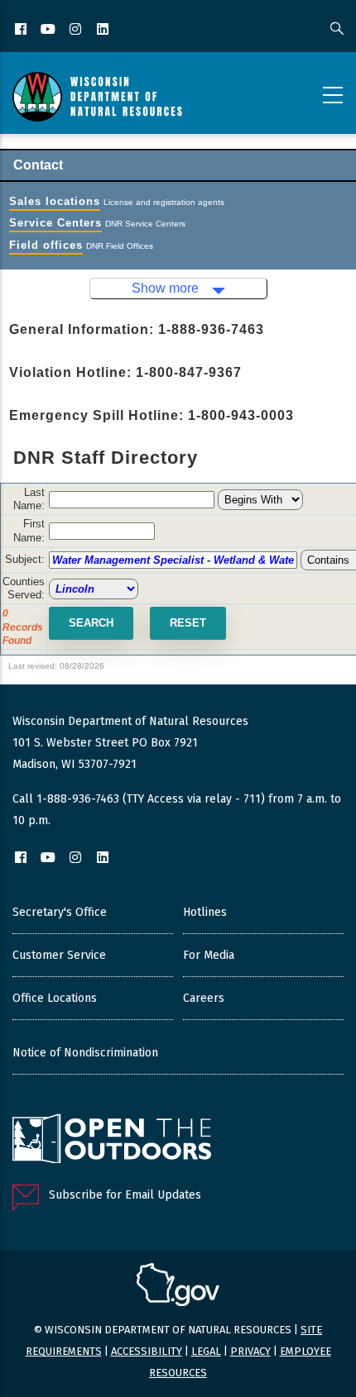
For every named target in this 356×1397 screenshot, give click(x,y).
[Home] (97, 97)
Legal (206, 1351)
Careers (203, 998)
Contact (38, 165)
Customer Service (59, 955)
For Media (208, 955)
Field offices (46, 245)
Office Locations (54, 998)
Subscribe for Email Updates (125, 1195)
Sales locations (54, 201)
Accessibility (146, 1351)
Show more (165, 288)
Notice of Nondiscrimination (85, 1053)
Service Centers (55, 223)
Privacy (250, 1351)
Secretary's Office (59, 912)
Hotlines (205, 912)
